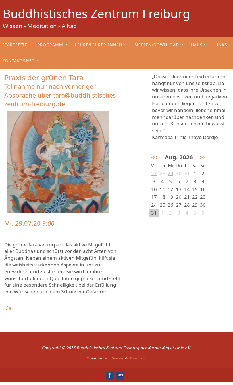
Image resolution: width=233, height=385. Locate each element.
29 (170, 173)
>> (203, 157)
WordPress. (137, 358)
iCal (8, 308)
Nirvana (117, 358)
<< (154, 157)
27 (154, 173)
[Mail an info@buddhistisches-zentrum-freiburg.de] (120, 375)
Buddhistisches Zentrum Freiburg (96, 14)
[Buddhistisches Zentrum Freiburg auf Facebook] (110, 375)
